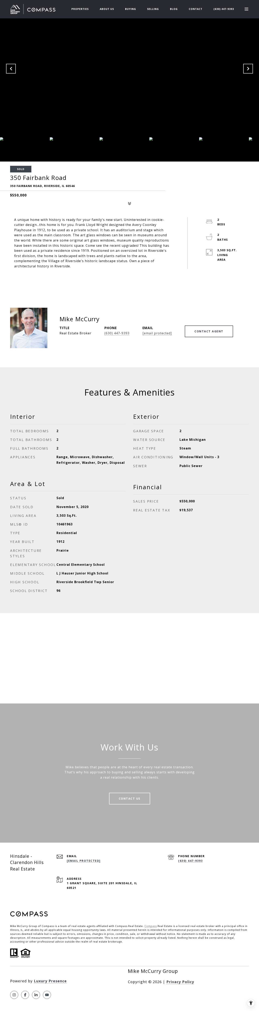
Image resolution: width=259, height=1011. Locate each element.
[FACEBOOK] (25, 995)
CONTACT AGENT (208, 331)
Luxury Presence (50, 980)
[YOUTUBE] (47, 995)
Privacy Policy (180, 981)
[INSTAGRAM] (14, 995)
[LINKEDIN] (36, 995)
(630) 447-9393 (223, 9)
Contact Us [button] (129, 798)
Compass (150, 926)
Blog (174, 9)
